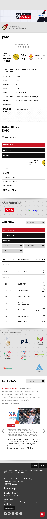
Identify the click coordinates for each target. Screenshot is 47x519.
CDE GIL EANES (23, 321)
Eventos (6, 241)
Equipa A (7, 150)
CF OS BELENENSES (24, 297)
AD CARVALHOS (23, 316)
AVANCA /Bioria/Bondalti (23, 303)
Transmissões (9, 235)
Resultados (8, 145)
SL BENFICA (22, 284)
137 (12, 321)
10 (11, 271)
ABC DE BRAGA (23, 290)
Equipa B (6, 155)
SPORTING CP (22, 271)
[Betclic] (13, 210)
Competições (8, 230)
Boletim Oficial (11, 137)
